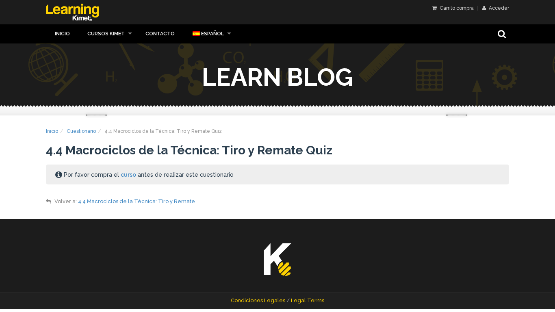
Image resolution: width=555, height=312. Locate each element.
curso (128, 174)
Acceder (498, 8)
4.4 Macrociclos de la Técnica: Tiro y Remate (136, 201)
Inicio (62, 34)
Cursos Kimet (106, 34)
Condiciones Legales (258, 300)
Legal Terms (307, 300)
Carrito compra (456, 8)
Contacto (160, 34)
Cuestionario (81, 131)
